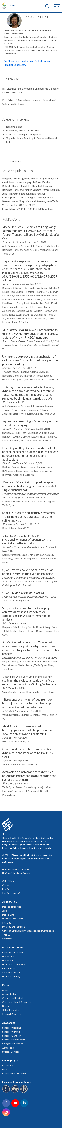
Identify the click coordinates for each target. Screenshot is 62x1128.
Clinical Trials (8, 968)
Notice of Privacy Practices (15, 869)
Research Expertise (12, 1014)
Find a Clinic (8, 960)
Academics (8, 1022)
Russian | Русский (11, 893)
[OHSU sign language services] (15, 1092)
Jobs (4, 910)
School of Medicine (11, 1027)
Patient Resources (13, 947)
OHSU (13, 5)
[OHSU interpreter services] (24, 1092)
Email (4, 1069)
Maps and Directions (12, 906)
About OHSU (10, 901)
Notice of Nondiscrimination (16, 873)
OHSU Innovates (10, 1010)
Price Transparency (11, 972)
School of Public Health (13, 1039)
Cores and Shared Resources (16, 1002)
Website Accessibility (13, 918)
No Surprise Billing (11, 976)
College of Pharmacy (12, 1043)
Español (6, 889)
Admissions (8, 1047)
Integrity (6, 922)
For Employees (11, 1060)
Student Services (10, 1051)
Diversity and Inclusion (13, 926)
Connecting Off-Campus (14, 1073)
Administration (9, 994)
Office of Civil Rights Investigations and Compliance (28, 930)
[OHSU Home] (4, 5)
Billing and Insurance (12, 952)
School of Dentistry (11, 1035)
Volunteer (7, 938)
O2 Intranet (8, 1065)
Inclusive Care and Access (17, 1081)
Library (5, 1006)
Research (7, 985)
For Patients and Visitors (14, 964)
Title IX (6, 934)
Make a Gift (8, 914)
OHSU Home (8, 881)
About (5, 990)
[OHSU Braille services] (6, 1092)
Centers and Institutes (13, 998)
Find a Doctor (8, 956)
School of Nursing (11, 1031)
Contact (6, 885)
